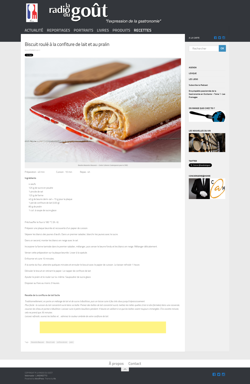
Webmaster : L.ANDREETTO (36, 375)
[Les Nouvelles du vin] (207, 151)
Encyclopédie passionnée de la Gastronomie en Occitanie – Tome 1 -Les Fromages (207, 94)
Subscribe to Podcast (198, 85)
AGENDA (193, 67)
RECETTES (142, 30)
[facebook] (215, 37)
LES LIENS (193, 79)
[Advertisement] (103, 327)
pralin (71, 342)
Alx (54, 378)
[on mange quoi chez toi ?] (207, 121)
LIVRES (103, 30)
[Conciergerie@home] (207, 198)
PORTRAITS (83, 30)
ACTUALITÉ (34, 30)
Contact (134, 363)
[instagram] (223, 37)
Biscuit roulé (50, 342)
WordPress (39, 378)
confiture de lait (62, 342)
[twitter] (219, 37)
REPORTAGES (58, 30)
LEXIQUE (193, 73)
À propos (116, 363)
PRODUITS (121, 30)
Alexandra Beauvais (37, 342)
